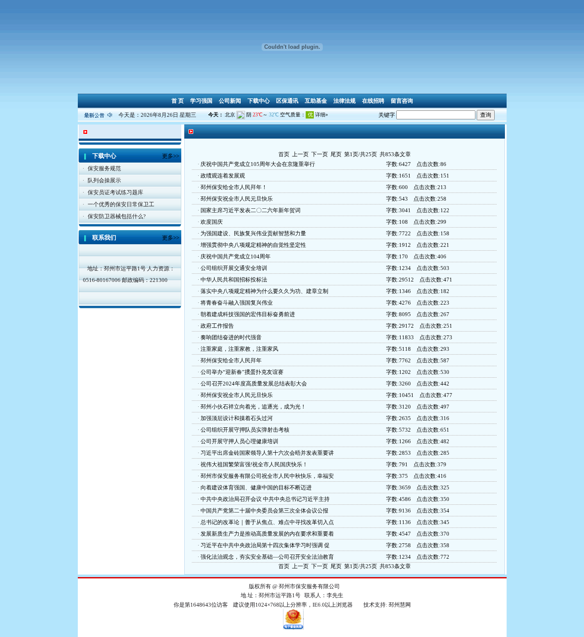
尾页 (336, 154)
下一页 (319, 154)
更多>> (170, 156)
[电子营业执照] (293, 627)
